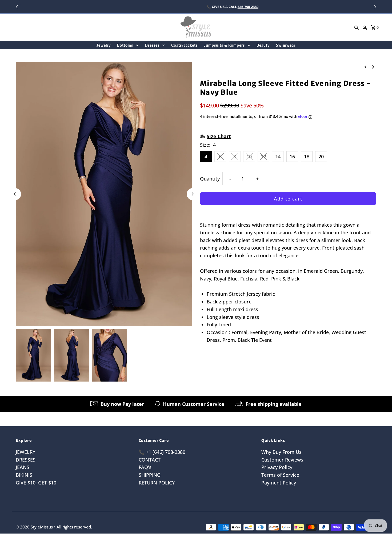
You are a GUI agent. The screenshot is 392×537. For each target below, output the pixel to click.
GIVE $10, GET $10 (36, 482)
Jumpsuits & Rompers (224, 45)
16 (292, 156)
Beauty (263, 45)
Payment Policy (278, 482)
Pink (276, 278)
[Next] (375, 7)
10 (249, 156)
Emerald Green (321, 271)
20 (321, 156)
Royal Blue (226, 278)
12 (263, 156)
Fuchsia (248, 278)
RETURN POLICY (157, 482)
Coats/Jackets (184, 45)
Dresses (152, 45)
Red (264, 278)
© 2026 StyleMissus (35, 527)
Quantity (210, 178)
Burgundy (352, 271)
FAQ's (145, 467)
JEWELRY (25, 452)
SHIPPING (150, 475)
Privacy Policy (276, 467)
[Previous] (17, 7)
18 (306, 156)
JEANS (22, 467)
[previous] (365, 66)
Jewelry (104, 45)
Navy (205, 278)
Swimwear (285, 45)
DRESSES (25, 459)
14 (278, 156)
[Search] (356, 27)
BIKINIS (24, 475)
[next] (373, 66)
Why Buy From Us (281, 452)
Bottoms (125, 45)
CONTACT (150, 459)
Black (293, 278)
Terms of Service (280, 475)
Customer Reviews (282, 459)
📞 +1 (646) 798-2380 (162, 452)
